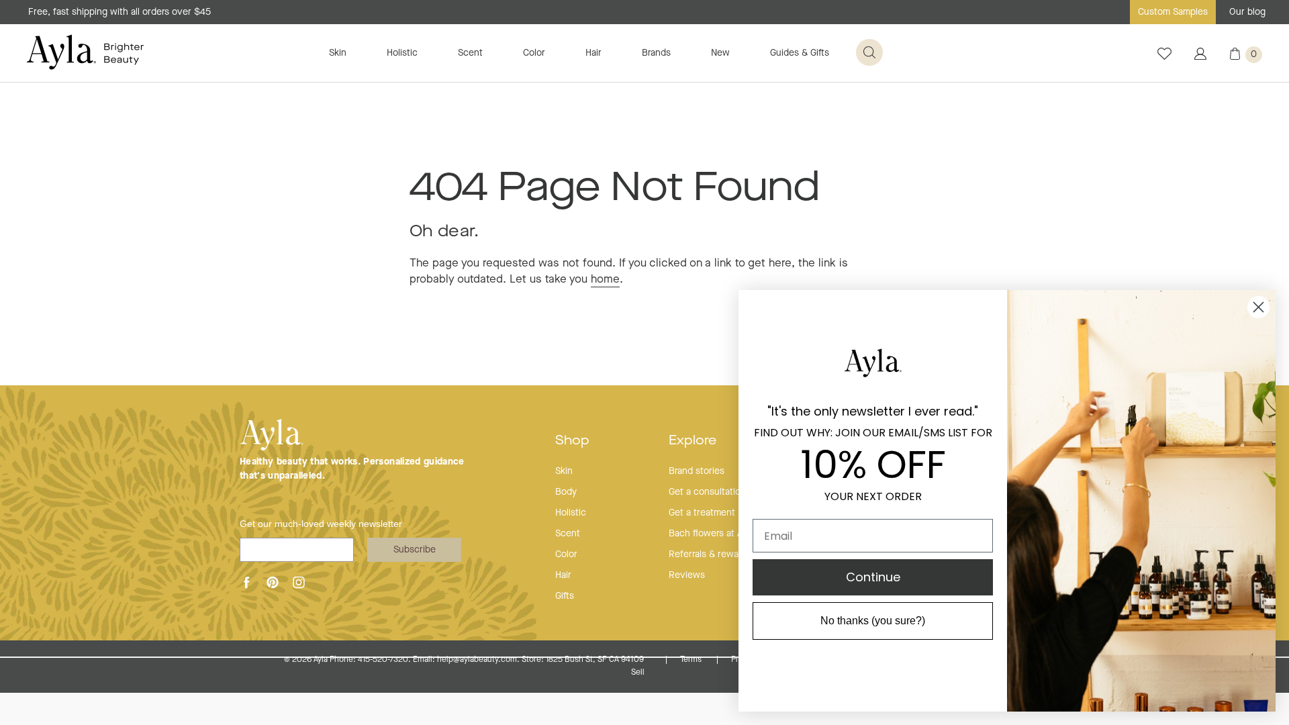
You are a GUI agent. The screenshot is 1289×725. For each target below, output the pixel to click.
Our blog (1247, 12)
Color (534, 53)
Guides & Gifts (799, 53)
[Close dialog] (1258, 307)
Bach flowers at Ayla (711, 533)
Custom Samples (1173, 12)
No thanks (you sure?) (872, 620)
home (605, 279)
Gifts (564, 596)
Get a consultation (707, 492)
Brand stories (696, 471)
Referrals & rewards (710, 554)
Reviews (687, 575)
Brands (656, 53)
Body (566, 492)
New (720, 53)
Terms (692, 660)
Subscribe (414, 549)
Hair (593, 53)
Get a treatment (702, 513)
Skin (337, 53)
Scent (470, 53)
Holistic (402, 53)
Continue (873, 577)
